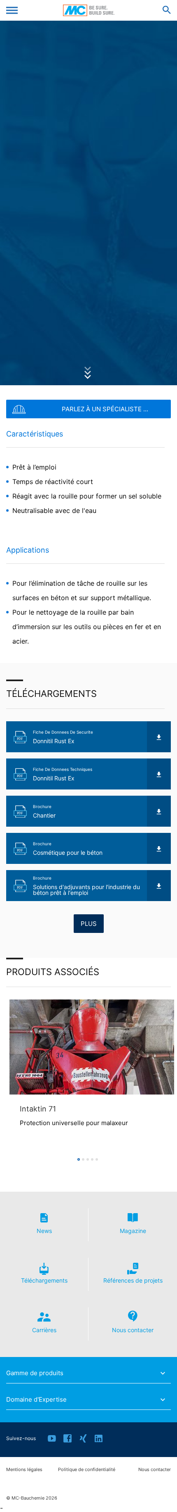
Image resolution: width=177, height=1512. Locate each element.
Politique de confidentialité (86, 1469)
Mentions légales (24, 1469)
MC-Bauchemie (88, 10)
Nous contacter (154, 1469)
